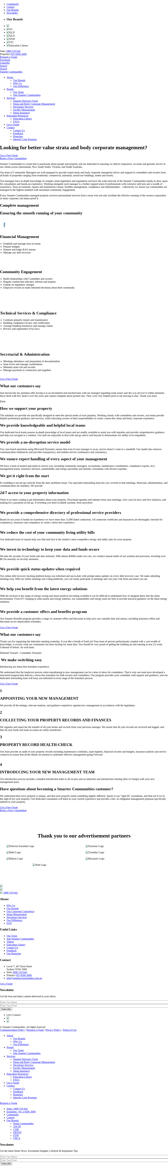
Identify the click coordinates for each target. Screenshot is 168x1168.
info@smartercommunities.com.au (24, 978)
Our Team (18, 92)
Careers (10, 7)
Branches (18, 136)
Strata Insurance (21, 112)
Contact (11, 127)
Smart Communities (23, 1123)
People (10, 89)
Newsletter (12, 12)
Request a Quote (8, 57)
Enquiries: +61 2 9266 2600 (21, 1111)
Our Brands (13, 10)
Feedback (18, 133)
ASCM (17, 1126)
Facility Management (24, 109)
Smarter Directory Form (25, 101)
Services (11, 98)
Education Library (22, 118)
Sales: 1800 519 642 (17, 1108)
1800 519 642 (13, 51)
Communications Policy (12, 1030)
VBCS (16, 1138)
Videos (10, 941)
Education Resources (17, 115)
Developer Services (23, 106)
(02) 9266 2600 (18, 54)
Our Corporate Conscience (20, 911)
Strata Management (17, 914)
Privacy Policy (53, 1030)
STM (16, 1135)
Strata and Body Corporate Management (34, 104)
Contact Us (19, 130)
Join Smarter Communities (27, 95)
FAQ (9, 923)
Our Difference (21, 86)
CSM (16, 1129)
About (10, 77)
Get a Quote (13, 124)
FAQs (16, 121)
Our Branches (14, 953)
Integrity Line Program (25, 139)
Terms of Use (69, 1030)
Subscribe (6, 1009)
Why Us (17, 83)
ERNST (17, 1132)
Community (13, 4)
